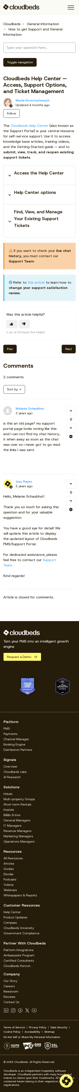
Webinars (10, 890)
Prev (10, 349)
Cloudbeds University (19, 928)
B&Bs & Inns (12, 815)
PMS (7, 728)
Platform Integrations (19, 950)
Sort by (12, 389)
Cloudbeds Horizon (17, 966)
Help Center (12, 912)
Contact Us (11, 1002)
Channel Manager (16, 739)
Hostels (9, 810)
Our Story (10, 981)
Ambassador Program (19, 955)
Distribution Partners (18, 750)
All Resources (13, 858)
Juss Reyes (24, 481)
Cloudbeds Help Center (29, 125)
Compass (10, 923)
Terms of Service (14, 1027)
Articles (9, 863)
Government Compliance (22, 933)
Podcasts (10, 879)
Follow (11, 113)
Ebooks (8, 874)
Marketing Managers (18, 836)
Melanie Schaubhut (30, 408)
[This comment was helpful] (71, 411)
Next (68, 349)
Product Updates (15, 917)
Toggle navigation (20, 62)
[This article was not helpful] (24, 324)
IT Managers (13, 826)
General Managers (17, 820)
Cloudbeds (12, 24)
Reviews (9, 997)
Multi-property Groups (19, 799)
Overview (10, 766)
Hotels (8, 794)
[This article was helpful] (12, 324)
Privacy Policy (37, 1027)
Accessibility (32, 1032)
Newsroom (11, 991)
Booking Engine (14, 744)
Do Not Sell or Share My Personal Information (32, 1037)
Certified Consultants (19, 961)
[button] (71, 8)
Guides (9, 869)
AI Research (12, 777)
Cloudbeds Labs (15, 772)
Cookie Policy (12, 1032)
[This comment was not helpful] (71, 428)
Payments (11, 734)
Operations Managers (19, 841)
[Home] (21, 7)
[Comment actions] (71, 436)
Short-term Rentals (17, 804)
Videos (9, 885)
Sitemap (49, 1032)
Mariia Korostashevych (32, 100)
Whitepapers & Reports (20, 895)
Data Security (58, 1027)
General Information (43, 24)
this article (36, 282)
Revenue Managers (18, 831)
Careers (9, 986)
